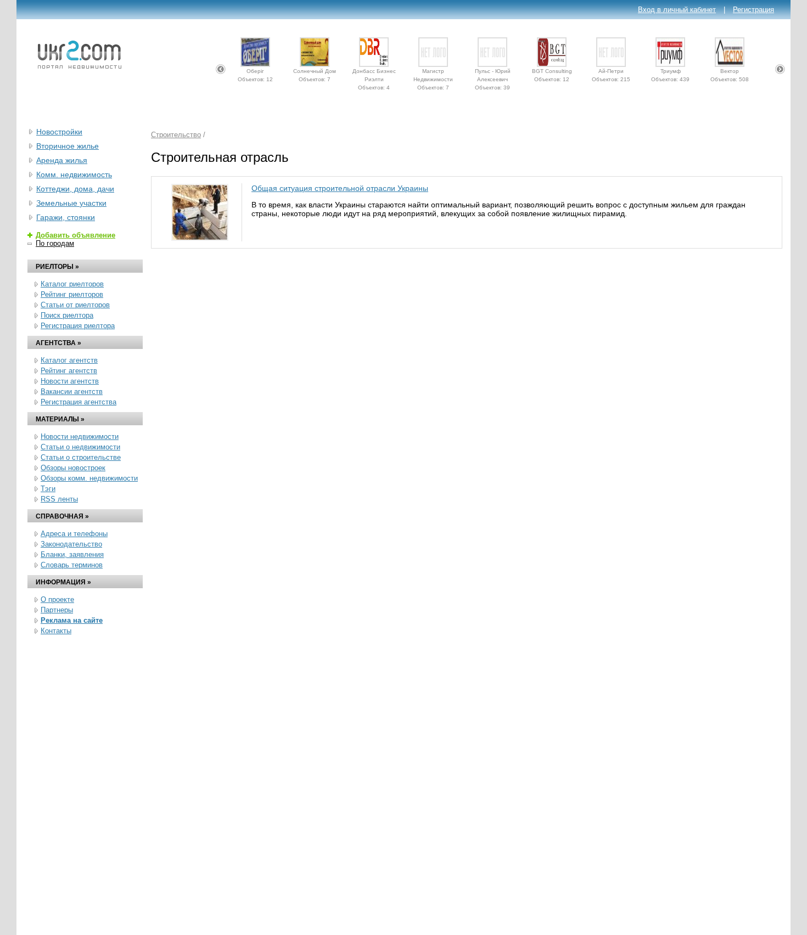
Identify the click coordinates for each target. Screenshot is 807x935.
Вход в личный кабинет (677, 9)
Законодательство (71, 544)
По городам (55, 243)
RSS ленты (59, 499)
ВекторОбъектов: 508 (729, 73)
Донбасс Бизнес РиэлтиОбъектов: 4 (374, 73)
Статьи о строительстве (81, 457)
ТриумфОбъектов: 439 (670, 73)
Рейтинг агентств (69, 371)
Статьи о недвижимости (80, 447)
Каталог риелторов (72, 284)
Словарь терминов (72, 565)
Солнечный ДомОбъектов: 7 (314, 73)
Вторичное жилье (67, 146)
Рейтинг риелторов (72, 294)
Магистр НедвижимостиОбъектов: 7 (433, 73)
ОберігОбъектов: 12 (255, 73)
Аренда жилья (61, 160)
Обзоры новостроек (73, 468)
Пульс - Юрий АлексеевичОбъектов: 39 (493, 73)
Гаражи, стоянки (65, 217)
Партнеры (57, 610)
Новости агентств (70, 381)
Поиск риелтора (67, 315)
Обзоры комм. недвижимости (89, 478)
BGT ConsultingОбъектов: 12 (552, 73)
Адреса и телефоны (74, 534)
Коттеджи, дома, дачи (75, 188)
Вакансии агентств (72, 391)
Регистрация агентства (78, 402)
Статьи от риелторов (75, 305)
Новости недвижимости (80, 436)
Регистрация (753, 9)
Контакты (56, 631)
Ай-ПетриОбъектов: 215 (611, 73)
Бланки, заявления (72, 554)
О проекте (57, 599)
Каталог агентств (69, 360)
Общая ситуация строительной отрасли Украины (339, 188)
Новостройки (59, 131)
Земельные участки (71, 203)
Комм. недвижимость (74, 174)
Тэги (48, 489)
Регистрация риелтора (78, 326)
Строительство (176, 135)
